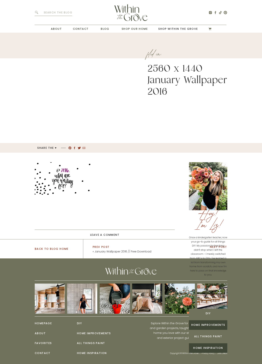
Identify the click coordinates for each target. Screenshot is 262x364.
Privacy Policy (207, 353)
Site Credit (222, 353)
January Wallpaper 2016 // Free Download (123, 251)
